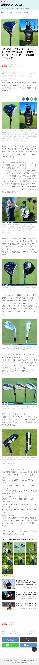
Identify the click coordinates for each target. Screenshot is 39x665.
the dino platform (22, 662)
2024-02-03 (12, 65)
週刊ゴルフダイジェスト (17, 67)
